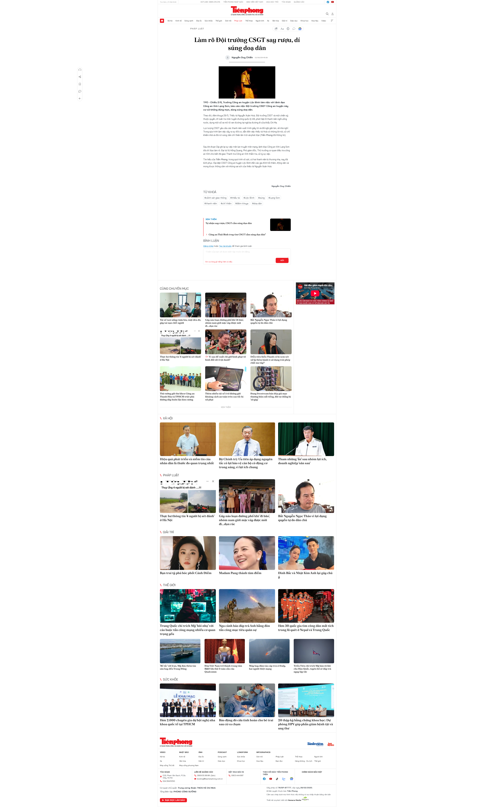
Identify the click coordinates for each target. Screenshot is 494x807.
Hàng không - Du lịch (303, 761)
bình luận (294, 28)
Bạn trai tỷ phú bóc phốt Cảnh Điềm (185, 573)
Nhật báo (184, 752)
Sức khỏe (209, 21)
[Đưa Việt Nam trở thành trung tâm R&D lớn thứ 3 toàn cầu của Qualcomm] (225, 651)
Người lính (260, 21)
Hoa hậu (314, 21)
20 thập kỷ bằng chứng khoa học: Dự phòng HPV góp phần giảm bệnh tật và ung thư (305, 724)
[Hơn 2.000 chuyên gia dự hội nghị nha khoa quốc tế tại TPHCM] (188, 700)
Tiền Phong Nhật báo (233, 2)
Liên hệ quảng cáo (203, 772)
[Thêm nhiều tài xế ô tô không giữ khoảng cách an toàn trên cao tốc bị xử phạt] (225, 378)
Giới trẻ (228, 21)
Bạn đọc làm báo (175, 800)
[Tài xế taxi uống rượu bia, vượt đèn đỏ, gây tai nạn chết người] (180, 305)
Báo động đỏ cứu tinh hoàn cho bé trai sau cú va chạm (246, 722)
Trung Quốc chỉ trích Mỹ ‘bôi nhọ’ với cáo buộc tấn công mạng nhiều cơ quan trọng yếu (187, 630)
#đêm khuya (241, 203)
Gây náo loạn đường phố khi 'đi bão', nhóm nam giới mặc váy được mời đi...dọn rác (224, 322)
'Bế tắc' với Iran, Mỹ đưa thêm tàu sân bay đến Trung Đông (178, 667)
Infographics (263, 752)
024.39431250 (169, 781)
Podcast (222, 752)
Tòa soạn (286, 2)
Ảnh (200, 752)
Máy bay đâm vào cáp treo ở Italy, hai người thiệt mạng (267, 667)
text (282, 28)
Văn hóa (275, 21)
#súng (261, 197)
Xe (268, 21)
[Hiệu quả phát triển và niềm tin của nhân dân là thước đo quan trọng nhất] (188, 439)
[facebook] (327, 2)
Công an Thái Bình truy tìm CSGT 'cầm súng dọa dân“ (237, 234)
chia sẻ (276, 28)
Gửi (282, 260)
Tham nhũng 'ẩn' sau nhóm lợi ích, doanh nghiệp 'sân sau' (302, 461)
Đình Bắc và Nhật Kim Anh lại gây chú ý (305, 575)
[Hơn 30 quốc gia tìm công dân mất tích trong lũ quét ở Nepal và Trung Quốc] (306, 606)
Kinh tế (179, 21)
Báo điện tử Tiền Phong (247, 10)
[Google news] (292, 779)
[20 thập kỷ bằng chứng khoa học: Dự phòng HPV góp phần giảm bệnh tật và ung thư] (306, 700)
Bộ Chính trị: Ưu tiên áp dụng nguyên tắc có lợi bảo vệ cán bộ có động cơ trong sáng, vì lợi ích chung (245, 463)
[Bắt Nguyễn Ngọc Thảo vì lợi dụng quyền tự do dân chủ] (271, 305)
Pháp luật (238, 21)
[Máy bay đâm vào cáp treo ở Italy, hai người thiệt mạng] (269, 651)
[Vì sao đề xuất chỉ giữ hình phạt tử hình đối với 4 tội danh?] (225, 341)
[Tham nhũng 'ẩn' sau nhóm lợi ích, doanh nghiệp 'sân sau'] (306, 439)
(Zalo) (213, 775)
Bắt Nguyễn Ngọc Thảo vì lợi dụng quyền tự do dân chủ (268, 321)
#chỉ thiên (226, 203)
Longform (242, 752)
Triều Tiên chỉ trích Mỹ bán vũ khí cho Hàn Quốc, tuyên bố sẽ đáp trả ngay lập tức (312, 668)
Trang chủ (162, 21)
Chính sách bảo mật (312, 772)
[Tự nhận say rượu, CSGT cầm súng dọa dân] (280, 225)
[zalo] (285, 779)
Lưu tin (79, 84)
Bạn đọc (279, 761)
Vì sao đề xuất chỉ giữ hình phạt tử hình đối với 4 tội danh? (225, 358)
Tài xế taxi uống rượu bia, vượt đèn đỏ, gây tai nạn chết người (180, 321)
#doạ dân (257, 203)
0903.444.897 (237, 775)
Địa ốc (199, 21)
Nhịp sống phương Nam (189, 765)
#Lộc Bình (249, 197)
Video (323, 21)
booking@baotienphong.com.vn (210, 779)
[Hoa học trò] (331, 744)
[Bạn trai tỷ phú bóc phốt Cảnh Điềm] (188, 553)
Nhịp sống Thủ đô (167, 765)
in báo (288, 28)
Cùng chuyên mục (174, 288)
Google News (299, 28)
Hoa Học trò (272, 2)
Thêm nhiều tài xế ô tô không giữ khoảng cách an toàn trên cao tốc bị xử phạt (224, 396)
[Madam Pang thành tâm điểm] (247, 553)
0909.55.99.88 (203, 775)
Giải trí (284, 21)
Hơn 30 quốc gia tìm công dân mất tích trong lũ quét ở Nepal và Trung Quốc (306, 628)
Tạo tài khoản (225, 246)
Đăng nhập (208, 246)
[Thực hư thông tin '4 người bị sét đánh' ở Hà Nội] (180, 341)
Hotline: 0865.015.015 (210, 2)
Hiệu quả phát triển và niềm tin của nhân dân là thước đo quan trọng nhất (187, 461)
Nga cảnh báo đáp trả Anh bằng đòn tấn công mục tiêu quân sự (244, 628)
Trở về (79, 98)
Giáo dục (294, 21)
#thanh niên (210, 203)
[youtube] (332, 2)
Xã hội (170, 21)
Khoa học (304, 21)
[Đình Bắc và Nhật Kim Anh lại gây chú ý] (306, 553)
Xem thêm (332, 21)
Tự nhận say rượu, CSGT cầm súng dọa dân (229, 223)
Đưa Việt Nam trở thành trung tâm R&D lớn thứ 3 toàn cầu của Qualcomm (223, 668)
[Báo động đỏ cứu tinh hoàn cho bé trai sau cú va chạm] (247, 700)
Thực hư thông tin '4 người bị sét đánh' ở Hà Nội (180, 358)
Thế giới (218, 21)
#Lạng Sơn (274, 197)
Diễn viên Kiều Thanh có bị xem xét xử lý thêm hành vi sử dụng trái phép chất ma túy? (270, 359)
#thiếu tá (235, 197)
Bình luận (79, 91)
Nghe (79, 69)
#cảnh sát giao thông (215, 197)
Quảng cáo (299, 2)
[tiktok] (278, 778)
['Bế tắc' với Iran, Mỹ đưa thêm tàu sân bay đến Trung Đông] (180, 651)
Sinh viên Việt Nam (254, 2)
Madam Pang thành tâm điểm (240, 573)
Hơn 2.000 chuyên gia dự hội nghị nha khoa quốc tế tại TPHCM (187, 722)
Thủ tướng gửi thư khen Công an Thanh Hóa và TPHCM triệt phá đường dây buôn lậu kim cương (177, 396)
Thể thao (249, 21)
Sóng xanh (188, 21)
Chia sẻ (79, 76)
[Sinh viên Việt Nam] (315, 744)
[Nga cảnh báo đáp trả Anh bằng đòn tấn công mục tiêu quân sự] (247, 606)
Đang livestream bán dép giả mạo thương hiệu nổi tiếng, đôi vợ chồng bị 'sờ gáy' (270, 396)
